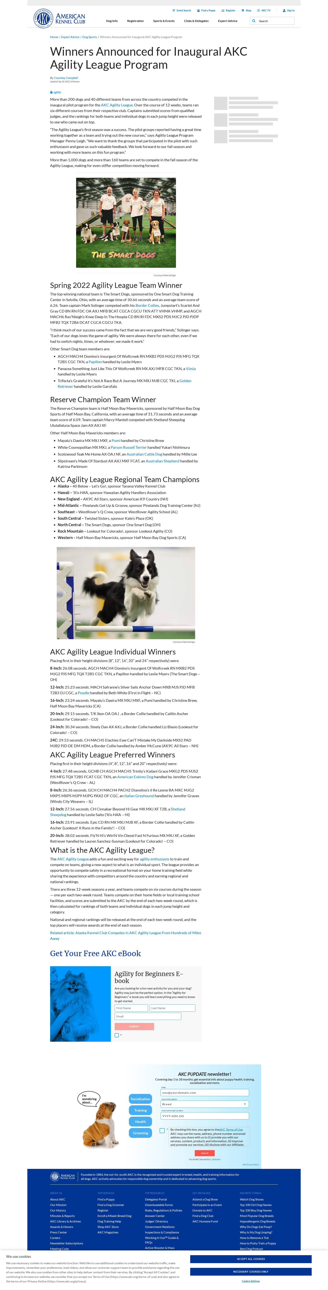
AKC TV (266, 10)
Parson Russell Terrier (129, 447)
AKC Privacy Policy (251, 1164)
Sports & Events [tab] (164, 21)
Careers (55, 1237)
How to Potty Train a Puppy (258, 1243)
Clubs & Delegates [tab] (196, 21)
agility (57, 92)
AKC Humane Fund (205, 1221)
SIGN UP (204, 1153)
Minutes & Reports (62, 1216)
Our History (58, 1210)
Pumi (116, 440)
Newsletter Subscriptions (66, 1243)
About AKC (57, 1199)
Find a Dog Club (202, 1216)
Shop (248, 10)
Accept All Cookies (251, 1258)
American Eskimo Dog (135, 776)
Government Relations (160, 1226)
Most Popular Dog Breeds (257, 1216)
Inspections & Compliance (162, 1232)
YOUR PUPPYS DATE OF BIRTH (172, 1111)
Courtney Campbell (66, 77)
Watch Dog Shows (252, 1199)
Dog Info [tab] (112, 21)
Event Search (184, 10)
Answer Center (155, 1216)
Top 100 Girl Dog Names (256, 1205)
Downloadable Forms (159, 1205)
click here (216, 1159)
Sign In (291, 10)
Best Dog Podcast (251, 1248)
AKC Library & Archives (65, 1221)
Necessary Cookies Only (250, 1271)
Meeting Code (59, 1248)
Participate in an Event (207, 1205)
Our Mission (58, 1205)
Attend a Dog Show (205, 1199)
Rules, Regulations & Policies (163, 1210)
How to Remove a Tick (254, 1237)
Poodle (83, 692)
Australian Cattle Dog (144, 454)
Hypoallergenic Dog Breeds (257, 1221)
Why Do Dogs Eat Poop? (256, 1226)
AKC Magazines (108, 1232)
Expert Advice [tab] (227, 21)
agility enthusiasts (154, 859)
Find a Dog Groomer (111, 1205)
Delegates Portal (156, 1199)
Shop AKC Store (108, 1226)
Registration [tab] (135, 21)
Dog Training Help (109, 1221)
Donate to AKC (202, 1210)
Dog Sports (89, 37)
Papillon (95, 361)
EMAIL (163, 1087)
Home (54, 37)
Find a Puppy (208, 10)
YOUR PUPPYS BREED (169, 1099)
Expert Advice (70, 37)
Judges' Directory (156, 1221)
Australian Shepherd (162, 461)
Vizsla (191, 368)
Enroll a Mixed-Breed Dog (114, 1216)
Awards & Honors (61, 1226)
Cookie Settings (251, 1281)
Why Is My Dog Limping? (256, 1232)
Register (230, 10)
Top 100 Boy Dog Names (256, 1210)
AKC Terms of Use (231, 1129)
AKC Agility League (117, 105)
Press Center (58, 1232)
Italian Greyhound (139, 795)
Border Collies (147, 305)
